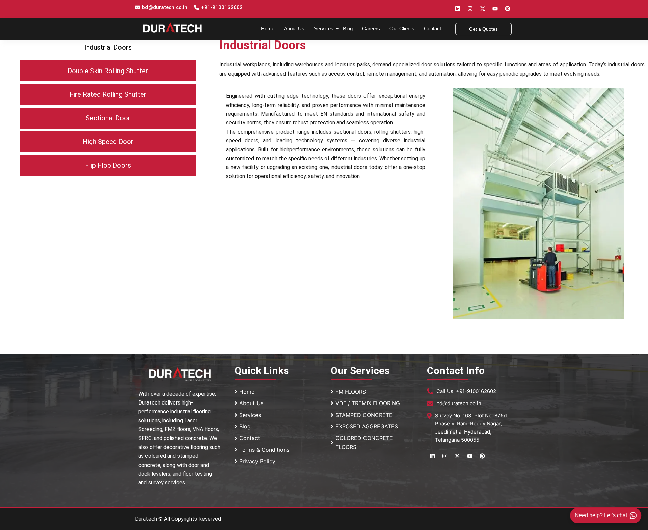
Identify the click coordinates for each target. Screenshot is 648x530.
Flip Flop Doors (108, 165)
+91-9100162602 (222, 7)
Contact (432, 28)
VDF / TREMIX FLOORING (367, 403)
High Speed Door (108, 142)
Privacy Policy (257, 461)
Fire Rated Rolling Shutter (108, 94)
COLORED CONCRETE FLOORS (364, 442)
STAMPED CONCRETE (364, 415)
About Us (294, 28)
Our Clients (401, 28)
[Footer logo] (180, 374)
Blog (348, 28)
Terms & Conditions (264, 449)
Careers (371, 28)
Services (323, 28)
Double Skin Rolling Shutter (108, 71)
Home (267, 28)
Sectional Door (108, 118)
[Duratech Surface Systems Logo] (172, 27)
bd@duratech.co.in (164, 7)
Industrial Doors (108, 47)
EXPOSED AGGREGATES (366, 426)
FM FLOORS (350, 391)
